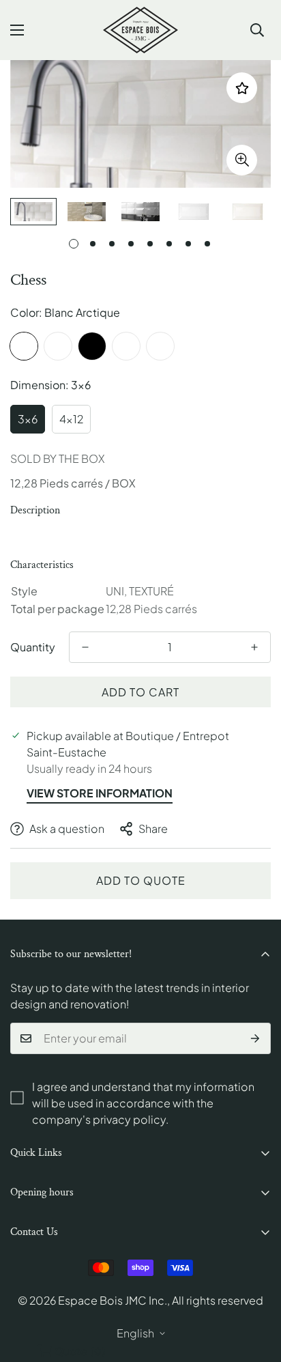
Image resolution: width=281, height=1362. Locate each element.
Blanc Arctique (24, 346)
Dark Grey (126, 346)
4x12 (71, 419)
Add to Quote (141, 880)
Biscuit (58, 346)
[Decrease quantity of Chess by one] (85, 647)
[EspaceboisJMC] (140, 30)
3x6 (28, 419)
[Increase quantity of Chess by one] (254, 647)
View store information (100, 793)
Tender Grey (160, 346)
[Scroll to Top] (256, 1289)
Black (92, 346)
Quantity (32, 647)
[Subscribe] (255, 1038)
